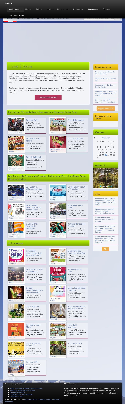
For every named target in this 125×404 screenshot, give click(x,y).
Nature (28, 9)
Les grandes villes (16, 15)
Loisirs (49, 9)
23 (114, 152)
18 (100, 152)
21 (108, 152)
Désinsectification (16, 396)
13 (106, 150)
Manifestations (15, 9)
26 (103, 155)
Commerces (93, 9)
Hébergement (62, 9)
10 (98, 150)
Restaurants (78, 9)
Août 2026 (105, 138)
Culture (39, 9)
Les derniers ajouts (17, 392)
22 (111, 152)
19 (103, 152)
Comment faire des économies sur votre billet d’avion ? (105, 220)
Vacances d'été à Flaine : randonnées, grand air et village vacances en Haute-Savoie (105, 201)
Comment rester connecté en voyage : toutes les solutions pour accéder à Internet (105, 229)
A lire (106, 249)
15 (111, 150)
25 (100, 155)
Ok (117, 18)
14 (108, 150)
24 (98, 155)
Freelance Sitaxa (30, 399)
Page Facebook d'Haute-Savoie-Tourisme (26, 388)
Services (106, 9)
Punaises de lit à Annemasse (21, 394)
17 (98, 152)
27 (106, 155)
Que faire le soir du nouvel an (105, 79)
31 (98, 158)
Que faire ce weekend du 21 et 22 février (105, 73)
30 (114, 155)
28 (108, 155)
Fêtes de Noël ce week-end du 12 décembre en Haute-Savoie (105, 93)
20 (106, 152)
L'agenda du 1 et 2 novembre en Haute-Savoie (105, 101)
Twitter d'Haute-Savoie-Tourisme (22, 390)
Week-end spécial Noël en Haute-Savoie (105, 86)
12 (103, 150)
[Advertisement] (62, 44)
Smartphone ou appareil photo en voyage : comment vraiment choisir (105, 211)
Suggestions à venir (105, 108)
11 (100, 150)
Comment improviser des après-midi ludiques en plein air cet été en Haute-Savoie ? (105, 239)
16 (114, 150)
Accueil (8, 3)
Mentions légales (45, 399)
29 (111, 155)
